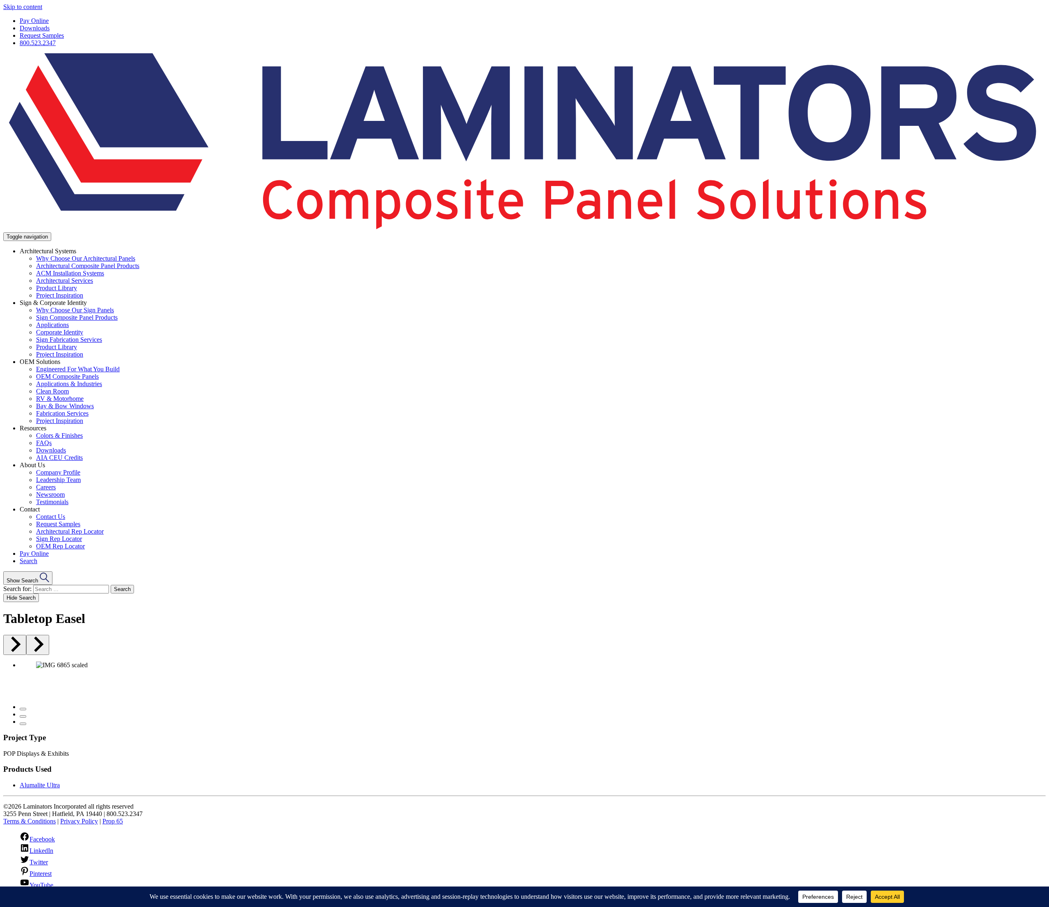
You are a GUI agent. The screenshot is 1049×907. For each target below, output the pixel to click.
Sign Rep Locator (59, 538)
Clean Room (52, 391)
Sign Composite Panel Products (77, 317)
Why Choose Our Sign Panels (75, 310)
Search (28, 560)
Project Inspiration (59, 295)
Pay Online (34, 20)
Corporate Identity (59, 332)
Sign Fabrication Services (69, 339)
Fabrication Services (62, 413)
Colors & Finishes (59, 435)
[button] (27, 578)
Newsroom (50, 494)
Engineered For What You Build (78, 369)
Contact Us (50, 516)
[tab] (23, 709)
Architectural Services (64, 280)
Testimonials (52, 501)
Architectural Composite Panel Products (87, 265)
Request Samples (42, 35)
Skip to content (22, 6)
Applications (52, 324)
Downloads (35, 28)
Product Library (56, 287)
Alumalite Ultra (40, 785)
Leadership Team (58, 479)
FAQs (44, 442)
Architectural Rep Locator (70, 531)
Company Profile (58, 472)
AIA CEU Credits (59, 457)
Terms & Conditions (29, 821)
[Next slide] (37, 645)
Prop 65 (112, 821)
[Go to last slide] (14, 645)
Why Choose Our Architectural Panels (85, 258)
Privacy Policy (79, 821)
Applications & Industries (69, 383)
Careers (46, 487)
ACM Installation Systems (70, 273)
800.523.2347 (38, 42)
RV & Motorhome (60, 398)
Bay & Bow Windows (65, 405)
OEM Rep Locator (60, 546)
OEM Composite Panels (67, 376)
